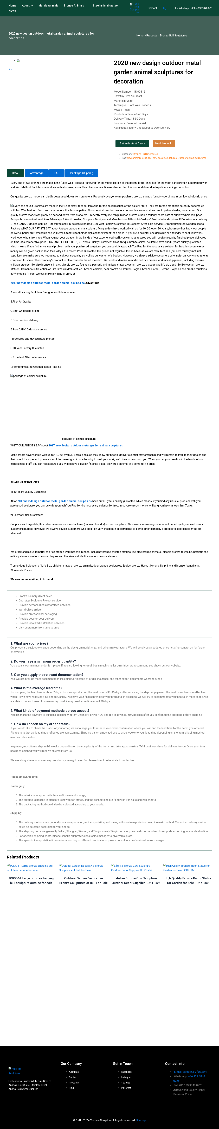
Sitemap (141, 1120)
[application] (31, 5)
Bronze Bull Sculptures (173, 35)
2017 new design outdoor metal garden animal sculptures (54, 501)
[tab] (15, 173)
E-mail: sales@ (190, 1071)
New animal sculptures (139, 158)
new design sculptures (165, 158)
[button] (164, 8)
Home (140, 35)
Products (151, 35)
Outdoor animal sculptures (192, 158)
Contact (152, 8)
